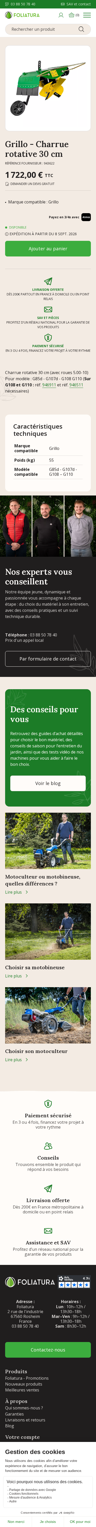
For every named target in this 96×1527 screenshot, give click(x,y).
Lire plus (13, 892)
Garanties (14, 1414)
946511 (76, 385)
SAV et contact (79, 4)
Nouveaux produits (23, 1384)
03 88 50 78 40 (23, 4)
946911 (49, 385)
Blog (9, 1426)
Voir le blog (48, 783)
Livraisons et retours (25, 1420)
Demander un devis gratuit (32, 184)
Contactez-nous (48, 1350)
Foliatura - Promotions (27, 1378)
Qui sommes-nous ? (24, 1408)
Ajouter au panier (48, 248)
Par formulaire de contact (48, 659)
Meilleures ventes (22, 1390)
